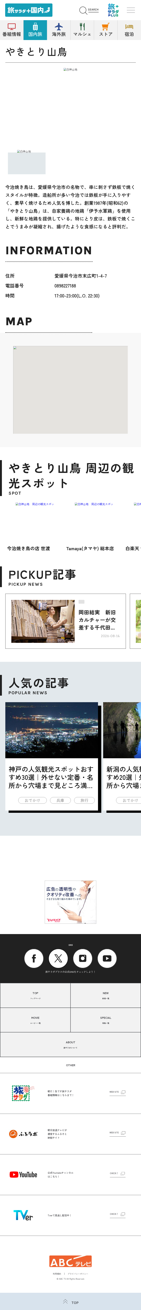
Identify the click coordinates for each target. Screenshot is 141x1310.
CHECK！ (114, 1173)
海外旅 (59, 34)
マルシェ (82, 34)
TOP (75, 1303)
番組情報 (11, 34)
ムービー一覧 (35, 1019)
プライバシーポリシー (78, 1273)
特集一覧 (105, 1019)
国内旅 (35, 34)
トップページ (35, 995)
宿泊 (129, 34)
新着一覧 (105, 995)
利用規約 (57, 1273)
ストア (106, 34)
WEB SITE (114, 1092)
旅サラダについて (70, 1044)
